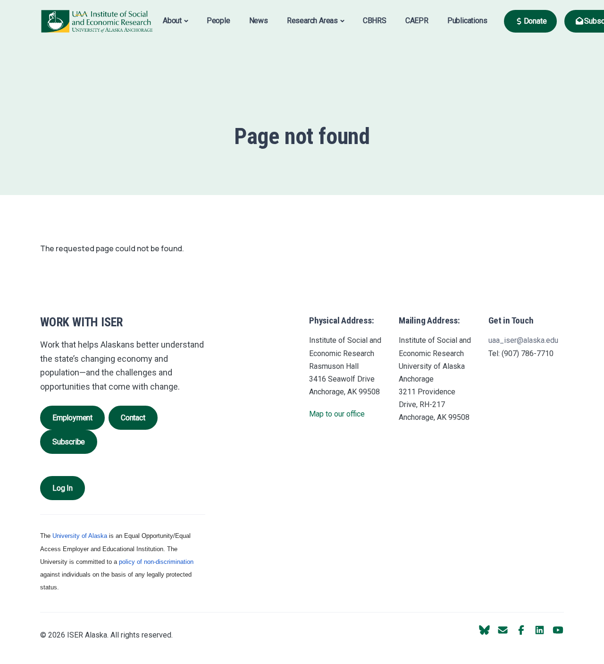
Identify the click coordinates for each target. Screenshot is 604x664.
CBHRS (374, 20)
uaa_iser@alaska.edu (523, 340)
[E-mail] (503, 630)
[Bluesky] (484, 630)
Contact (133, 417)
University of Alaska (79, 535)
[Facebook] (521, 630)
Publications (467, 20)
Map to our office (337, 413)
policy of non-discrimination (156, 561)
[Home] (96, 21)
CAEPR (416, 20)
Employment (72, 417)
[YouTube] (558, 630)
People (218, 20)
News (258, 20)
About (172, 20)
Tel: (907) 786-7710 (521, 353)
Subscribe (68, 441)
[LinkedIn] (539, 630)
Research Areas (312, 20)
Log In (62, 488)
